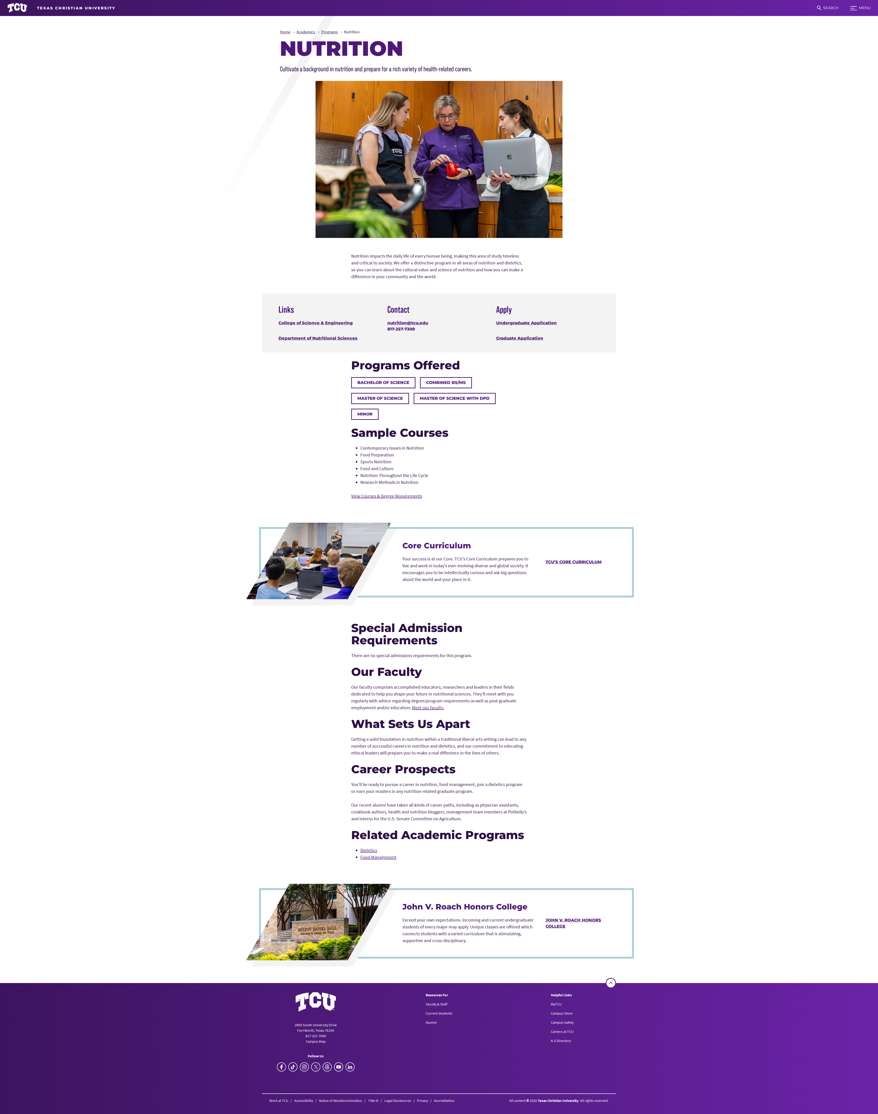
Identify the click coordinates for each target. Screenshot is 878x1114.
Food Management (378, 857)
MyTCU (556, 1004)
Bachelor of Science (383, 382)
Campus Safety (562, 1022)
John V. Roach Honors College (573, 923)
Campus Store (562, 1013)
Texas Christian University (558, 1100)
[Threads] (327, 1066)
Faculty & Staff (436, 1004)
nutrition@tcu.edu (407, 322)
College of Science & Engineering (315, 322)
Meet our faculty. (428, 707)
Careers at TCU (562, 1031)
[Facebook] (281, 1066)
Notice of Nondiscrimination (340, 1100)
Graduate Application (519, 338)
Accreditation (444, 1100)
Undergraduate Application (526, 322)
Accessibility (303, 1100)
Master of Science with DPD (455, 398)
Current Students (439, 1013)
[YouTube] (338, 1066)
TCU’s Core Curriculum (574, 562)
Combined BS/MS (446, 382)
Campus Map (316, 1041)
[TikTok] (292, 1066)
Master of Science (380, 398)
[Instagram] (304, 1066)
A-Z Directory (561, 1040)
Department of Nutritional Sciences (317, 338)
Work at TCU (278, 1100)
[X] (315, 1066)
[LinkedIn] (350, 1066)
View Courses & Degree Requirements (386, 496)
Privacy (422, 1100)
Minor (364, 414)
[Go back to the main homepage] (316, 1002)
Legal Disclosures (397, 1100)
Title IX (373, 1100)
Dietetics (368, 850)
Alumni (431, 1022)
